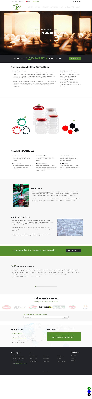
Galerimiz (59, 358)
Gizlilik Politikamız (33, 361)
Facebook (73, 358)
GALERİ (61, 7)
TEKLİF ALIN (21, 1)
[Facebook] (73, 1)
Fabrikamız (46, 358)
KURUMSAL (37, 7)
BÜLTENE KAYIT (65, 317)
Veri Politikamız (33, 356)
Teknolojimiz (46, 361)
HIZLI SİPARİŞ (14, 1)
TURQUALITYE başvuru (17, 333)
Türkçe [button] (28, 1)
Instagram (73, 355)
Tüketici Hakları (33, 358)
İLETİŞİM (78, 7)
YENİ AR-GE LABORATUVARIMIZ (19, 338)
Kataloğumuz (60, 356)
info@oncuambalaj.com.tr (20, 363)
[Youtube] (76, 1)
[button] (35, 286)
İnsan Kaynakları (61, 361)
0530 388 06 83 (36, 1)
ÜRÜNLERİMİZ (45, 7)
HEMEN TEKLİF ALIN (75, 58)
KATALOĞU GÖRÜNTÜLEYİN (73, 250)
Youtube (73, 360)
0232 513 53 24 (19, 361)
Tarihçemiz (46, 356)
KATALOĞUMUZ (54, 7)
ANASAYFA (30, 7)
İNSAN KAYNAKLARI (69, 7)
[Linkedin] (78, 1)
